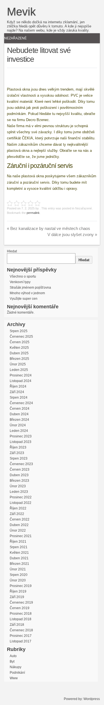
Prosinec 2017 (21, 636)
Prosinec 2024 (21, 375)
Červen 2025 (19, 342)
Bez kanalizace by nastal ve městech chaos (48, 228)
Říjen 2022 (18, 508)
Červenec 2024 (21, 403)
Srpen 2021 (18, 547)
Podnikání (17, 673)
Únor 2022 (18, 530)
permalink (33, 212)
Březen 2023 (19, 481)
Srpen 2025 (18, 331)
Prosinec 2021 (21, 536)
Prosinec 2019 (21, 586)
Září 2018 (17, 625)
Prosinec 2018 (21, 614)
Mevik (21, 12)
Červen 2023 (19, 469)
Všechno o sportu (23, 276)
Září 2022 (17, 514)
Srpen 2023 (18, 458)
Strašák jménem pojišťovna (30, 287)
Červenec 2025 (21, 337)
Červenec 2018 (21, 630)
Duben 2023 (19, 475)
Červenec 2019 (21, 602)
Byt (12, 661)
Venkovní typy (20, 282)
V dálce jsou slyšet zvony (72, 234)
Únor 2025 (18, 364)
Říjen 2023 (18, 447)
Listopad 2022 (20, 503)
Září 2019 (17, 597)
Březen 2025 (19, 359)
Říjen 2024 (18, 386)
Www (14, 678)
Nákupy (15, 667)
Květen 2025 (19, 348)
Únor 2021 (18, 569)
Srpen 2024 (18, 397)
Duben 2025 (19, 353)
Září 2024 (17, 392)
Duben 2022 (19, 525)
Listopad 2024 (20, 381)
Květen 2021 (19, 553)
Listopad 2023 (20, 442)
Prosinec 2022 (21, 497)
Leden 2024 (19, 431)
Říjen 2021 (18, 542)
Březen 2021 (19, 564)
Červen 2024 (19, 409)
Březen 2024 (19, 420)
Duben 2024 (19, 414)
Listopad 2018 (20, 619)
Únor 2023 (18, 486)
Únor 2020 (18, 580)
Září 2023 (17, 453)
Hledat (12, 251)
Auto (13, 656)
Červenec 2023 (21, 464)
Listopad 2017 (20, 641)
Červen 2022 (19, 519)
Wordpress (91, 699)
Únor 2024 (18, 425)
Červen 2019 (19, 608)
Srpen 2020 (18, 575)
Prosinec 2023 (21, 436)
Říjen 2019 (18, 591)
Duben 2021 (19, 558)
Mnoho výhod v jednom (27, 293)
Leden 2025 (19, 370)
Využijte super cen (23, 299)
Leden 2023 (19, 492)
